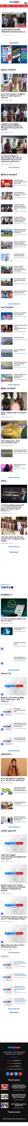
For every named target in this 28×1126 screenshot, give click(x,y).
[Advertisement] (14, 568)
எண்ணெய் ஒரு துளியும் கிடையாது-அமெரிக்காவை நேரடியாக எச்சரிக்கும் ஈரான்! (20, 376)
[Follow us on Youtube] (12, 587)
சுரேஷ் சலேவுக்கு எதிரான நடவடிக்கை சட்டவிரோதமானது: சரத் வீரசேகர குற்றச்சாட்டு (20, 182)
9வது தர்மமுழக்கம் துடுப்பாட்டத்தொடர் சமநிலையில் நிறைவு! (19, 710)
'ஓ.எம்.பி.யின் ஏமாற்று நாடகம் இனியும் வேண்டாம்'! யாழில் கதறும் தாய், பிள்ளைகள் (20, 194)
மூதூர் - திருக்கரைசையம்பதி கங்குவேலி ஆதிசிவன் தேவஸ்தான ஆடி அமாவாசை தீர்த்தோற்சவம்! (20, 1000)
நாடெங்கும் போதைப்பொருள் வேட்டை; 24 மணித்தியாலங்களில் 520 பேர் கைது (20, 963)
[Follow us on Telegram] (2, 587)
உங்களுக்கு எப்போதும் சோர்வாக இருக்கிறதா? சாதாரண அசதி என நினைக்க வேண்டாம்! (20, 818)
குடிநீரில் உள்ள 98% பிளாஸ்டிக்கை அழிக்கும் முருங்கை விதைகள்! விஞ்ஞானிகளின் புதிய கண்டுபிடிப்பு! (20, 789)
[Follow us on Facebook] (5, 587)
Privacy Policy (14, 1057)
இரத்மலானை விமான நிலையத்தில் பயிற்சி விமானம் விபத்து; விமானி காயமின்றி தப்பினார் (20, 231)
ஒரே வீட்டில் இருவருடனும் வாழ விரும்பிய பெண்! (18, 1104)
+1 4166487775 (16, 1060)
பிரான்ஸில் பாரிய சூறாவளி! (18, 337)
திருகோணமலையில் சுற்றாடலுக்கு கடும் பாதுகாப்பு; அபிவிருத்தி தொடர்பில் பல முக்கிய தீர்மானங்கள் (20, 243)
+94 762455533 (16, 1063)
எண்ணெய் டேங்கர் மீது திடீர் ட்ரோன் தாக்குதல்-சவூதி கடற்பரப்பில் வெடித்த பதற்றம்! (20, 364)
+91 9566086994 (15, 1066)
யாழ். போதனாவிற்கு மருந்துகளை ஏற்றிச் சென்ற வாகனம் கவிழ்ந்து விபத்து (20, 280)
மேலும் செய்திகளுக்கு (14, 167)
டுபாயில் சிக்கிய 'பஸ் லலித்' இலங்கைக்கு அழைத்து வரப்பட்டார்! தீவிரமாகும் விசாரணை (14, 30)
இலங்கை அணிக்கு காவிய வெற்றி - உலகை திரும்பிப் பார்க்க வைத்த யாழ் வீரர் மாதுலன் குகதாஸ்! (20, 725)
